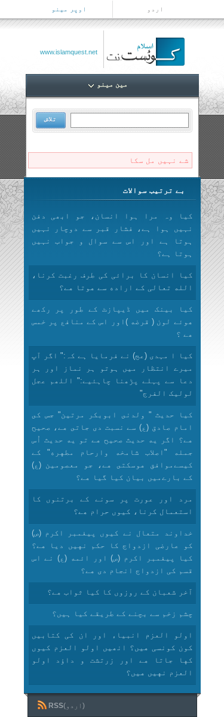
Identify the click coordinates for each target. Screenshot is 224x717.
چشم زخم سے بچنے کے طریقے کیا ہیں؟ (122, 613)
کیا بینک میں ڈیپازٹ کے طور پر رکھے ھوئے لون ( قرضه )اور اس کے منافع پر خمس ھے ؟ (112, 321)
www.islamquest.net (68, 52)
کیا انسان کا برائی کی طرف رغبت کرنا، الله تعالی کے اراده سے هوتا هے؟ (112, 281)
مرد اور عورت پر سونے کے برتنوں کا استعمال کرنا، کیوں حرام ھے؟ (112, 505)
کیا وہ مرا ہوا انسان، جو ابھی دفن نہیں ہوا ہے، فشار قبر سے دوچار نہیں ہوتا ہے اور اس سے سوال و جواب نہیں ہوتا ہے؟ (112, 234)
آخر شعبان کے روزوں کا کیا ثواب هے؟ (120, 591)
